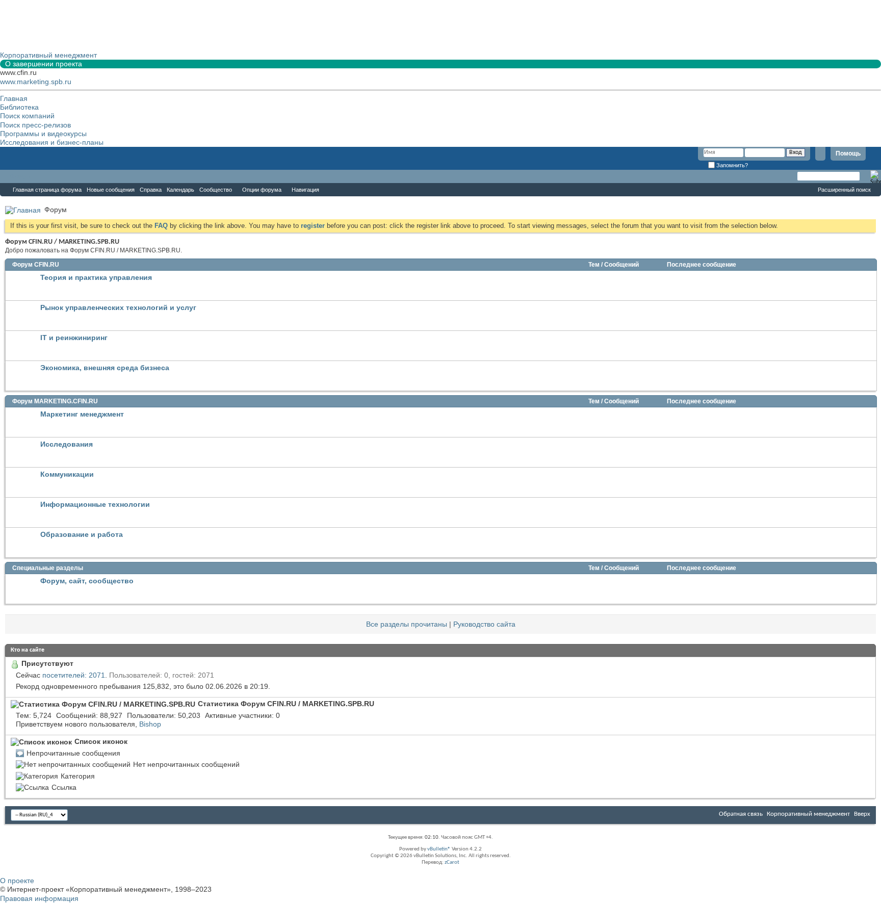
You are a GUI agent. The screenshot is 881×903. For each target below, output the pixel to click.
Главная (14, 98)
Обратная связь (741, 814)
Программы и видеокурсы (43, 134)
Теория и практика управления (96, 277)
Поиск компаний (27, 116)
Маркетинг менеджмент (82, 414)
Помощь (848, 153)
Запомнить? (731, 165)
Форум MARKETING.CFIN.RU (55, 401)
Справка (151, 190)
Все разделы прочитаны (406, 624)
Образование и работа (81, 534)
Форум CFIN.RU (35, 264)
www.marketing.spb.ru (35, 82)
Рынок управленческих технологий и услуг (118, 307)
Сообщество (215, 190)
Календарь (180, 190)
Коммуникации (67, 474)
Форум (20, 176)
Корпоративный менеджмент (808, 814)
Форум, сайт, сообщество (87, 581)
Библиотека (19, 107)
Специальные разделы (47, 568)
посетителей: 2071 (73, 675)
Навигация (305, 190)
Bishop (150, 724)
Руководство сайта (484, 624)
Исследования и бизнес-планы (51, 142)
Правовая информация (39, 898)
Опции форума (261, 190)
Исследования (66, 444)
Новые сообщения (111, 190)
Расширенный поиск (844, 190)
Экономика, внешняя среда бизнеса (104, 368)
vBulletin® (439, 849)
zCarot (452, 862)
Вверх (862, 814)
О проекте (17, 880)
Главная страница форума (47, 190)
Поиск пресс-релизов (35, 125)
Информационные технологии (95, 504)
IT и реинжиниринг (74, 337)
